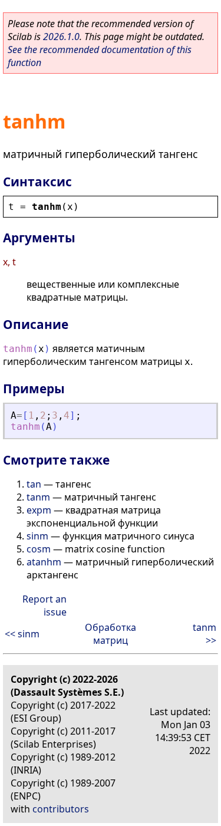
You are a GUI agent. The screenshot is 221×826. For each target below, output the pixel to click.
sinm (37, 535)
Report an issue (44, 605)
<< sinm (22, 633)
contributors (60, 808)
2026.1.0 (61, 36)
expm (39, 510)
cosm (39, 548)
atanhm (44, 561)
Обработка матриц (110, 634)
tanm (38, 497)
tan (34, 484)
